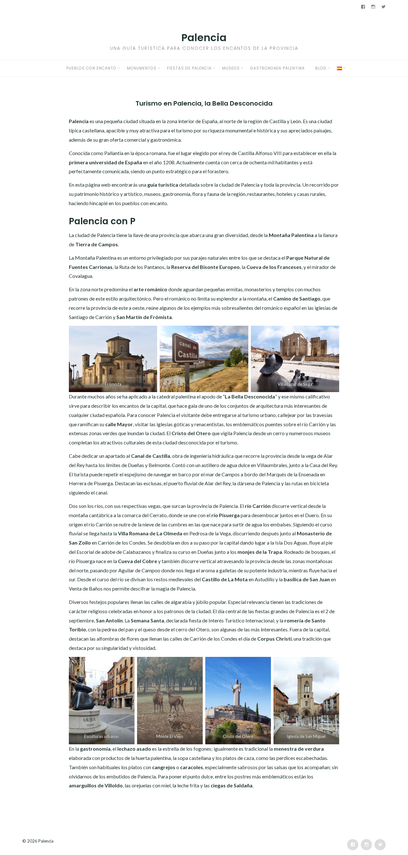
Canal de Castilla (150, 456)
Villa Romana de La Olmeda (150, 533)
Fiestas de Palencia (189, 68)
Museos (231, 68)
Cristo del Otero (191, 433)
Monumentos (142, 68)
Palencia (204, 37)
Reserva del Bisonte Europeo (205, 267)
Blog (320, 68)
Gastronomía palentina (277, 68)
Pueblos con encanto (91, 68)
